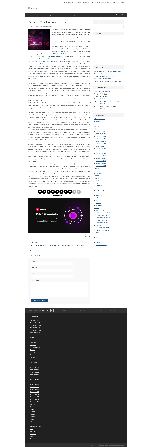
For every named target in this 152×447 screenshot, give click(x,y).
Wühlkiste (102, 15)
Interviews (84, 15)
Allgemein (97, 121)
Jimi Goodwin (40, 69)
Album (50, 26)
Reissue (98, 198)
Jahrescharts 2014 (101, 138)
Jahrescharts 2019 (101, 151)
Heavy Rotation (100, 190)
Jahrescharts (58, 15)
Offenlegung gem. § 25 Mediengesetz (114, 445)
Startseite (32, 15)
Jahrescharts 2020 (101, 153)
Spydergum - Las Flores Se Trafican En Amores (107, 81)
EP (104, 103)
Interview (96, 126)
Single (97, 200)
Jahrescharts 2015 (101, 141)
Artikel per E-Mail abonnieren (84, 2)
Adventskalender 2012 (103, 213)
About (98, 2)
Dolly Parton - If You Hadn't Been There (105, 76)
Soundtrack (99, 205)
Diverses (98, 237)
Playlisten (93, 15)
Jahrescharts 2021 (101, 156)
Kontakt (94, 2)
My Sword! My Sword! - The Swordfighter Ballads (107, 71)
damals (61, 51)
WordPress (101, 445)
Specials (76, 15)
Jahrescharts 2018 (101, 148)
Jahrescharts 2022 (101, 158)
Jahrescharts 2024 (101, 163)
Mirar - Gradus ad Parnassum (102, 78)
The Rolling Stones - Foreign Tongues (104, 74)
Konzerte (67, 15)
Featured (96, 124)
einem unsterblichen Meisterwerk (48, 61)
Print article (87, 236)
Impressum (121, 2)
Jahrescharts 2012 (101, 133)
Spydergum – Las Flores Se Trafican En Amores (107, 101)
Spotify (49, 15)
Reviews (41, 15)
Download (98, 225)
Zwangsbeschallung (101, 245)
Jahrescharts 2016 (101, 143)
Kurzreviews (99, 193)
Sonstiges (98, 203)
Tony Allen (62, 166)
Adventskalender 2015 (103, 220)
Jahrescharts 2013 (101, 136)
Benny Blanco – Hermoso (101, 96)
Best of (97, 183)
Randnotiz (98, 242)
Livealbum (99, 195)
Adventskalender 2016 (103, 222)
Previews (98, 171)
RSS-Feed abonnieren (69, 2)
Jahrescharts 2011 (101, 131)
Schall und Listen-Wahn (102, 227)
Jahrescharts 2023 (101, 161)
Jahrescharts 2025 (101, 166)
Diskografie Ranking (103, 230)
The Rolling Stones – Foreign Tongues (105, 106)
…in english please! (99, 119)
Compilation (99, 185)
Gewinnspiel (99, 240)
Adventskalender (100, 210)
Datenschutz (113, 2)
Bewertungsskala (105, 2)
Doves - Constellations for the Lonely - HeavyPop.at (44, 245)
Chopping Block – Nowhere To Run (104, 91)
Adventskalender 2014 (103, 218)
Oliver (34, 26)
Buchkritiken (99, 235)
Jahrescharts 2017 (101, 146)
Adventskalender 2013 (103, 215)
